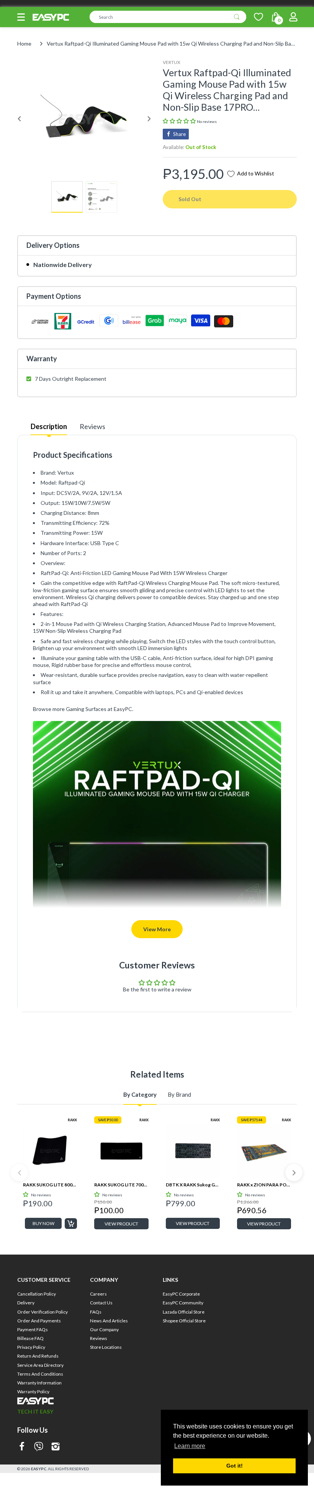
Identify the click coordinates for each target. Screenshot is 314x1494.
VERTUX (171, 62)
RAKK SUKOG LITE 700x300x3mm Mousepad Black (121, 1185)
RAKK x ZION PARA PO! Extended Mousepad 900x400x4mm (264, 1185)
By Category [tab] (140, 1094)
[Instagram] (55, 1447)
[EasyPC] (51, 17)
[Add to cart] (71, 1223)
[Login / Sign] (293, 16)
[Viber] (38, 1447)
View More (157, 929)
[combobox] (168, 17)
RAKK (72, 1120)
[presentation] (19, 1172)
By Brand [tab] (179, 1094)
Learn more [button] (189, 1446)
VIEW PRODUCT (121, 1224)
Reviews (92, 426)
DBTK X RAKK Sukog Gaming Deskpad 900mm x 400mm (193, 1185)
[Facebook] (21, 1447)
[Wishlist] (258, 17)
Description (49, 426)
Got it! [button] (234, 1466)
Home (24, 43)
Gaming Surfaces (86, 709)
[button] (21, 17)
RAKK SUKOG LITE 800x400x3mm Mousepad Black (50, 1185)
